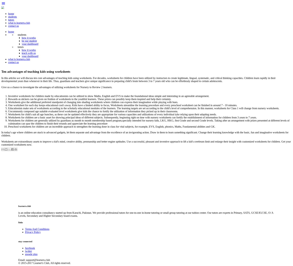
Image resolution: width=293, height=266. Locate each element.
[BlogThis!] (6, 149)
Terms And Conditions (37, 229)
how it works (29, 37)
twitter (28, 251)
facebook (30, 248)
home (11, 13)
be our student (29, 40)
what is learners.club (19, 22)
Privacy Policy (33, 232)
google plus (31, 254)
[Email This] (3, 149)
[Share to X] (9, 149)
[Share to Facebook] (12, 149)
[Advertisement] (103, 177)
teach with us (29, 53)
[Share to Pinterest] (15, 149)
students (12, 16)
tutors (11, 19)
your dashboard (30, 43)
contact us (13, 25)
